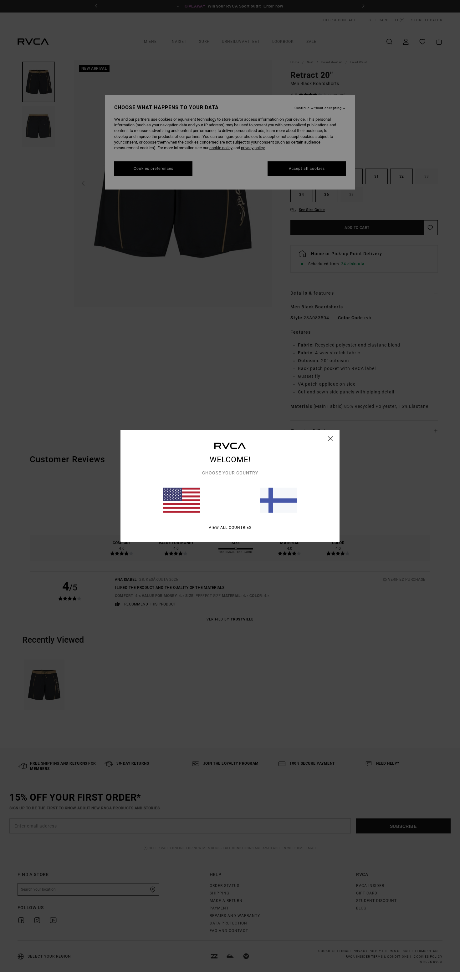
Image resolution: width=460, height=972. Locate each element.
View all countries (230, 527)
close (330, 438)
